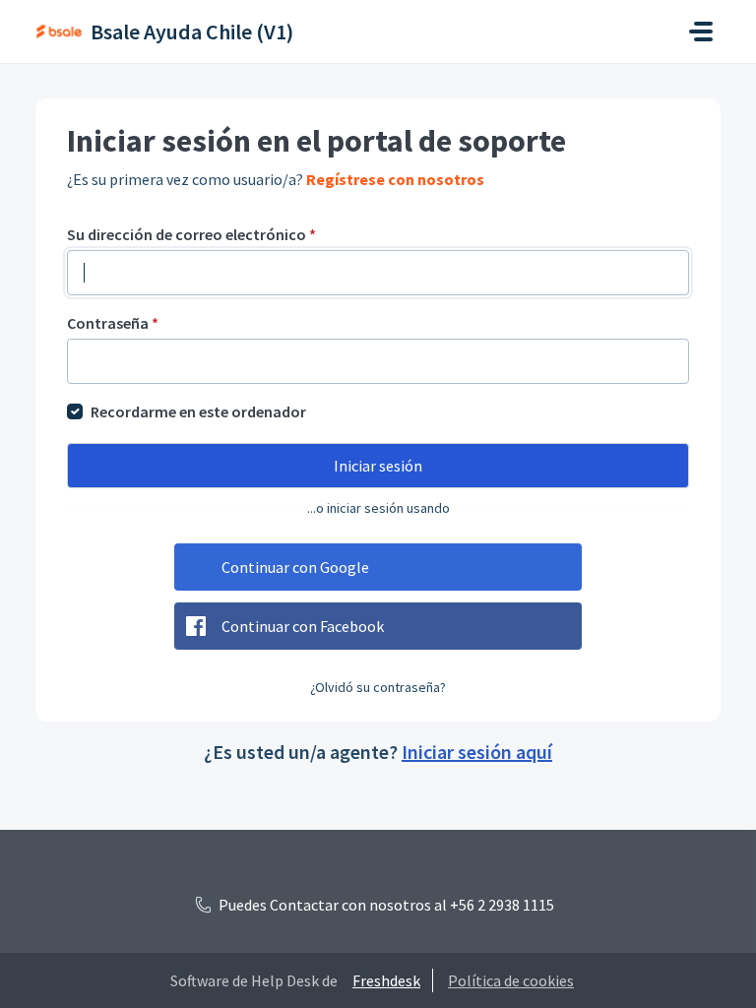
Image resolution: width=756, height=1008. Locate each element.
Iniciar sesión (378, 465)
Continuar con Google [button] (295, 567)
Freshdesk (386, 980)
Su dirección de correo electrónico (191, 234)
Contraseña (112, 323)
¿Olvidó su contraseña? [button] (378, 687)
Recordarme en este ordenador (198, 411)
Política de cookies (511, 980)
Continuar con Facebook (302, 626)
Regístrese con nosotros (395, 179)
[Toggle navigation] (701, 31)
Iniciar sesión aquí (477, 751)
